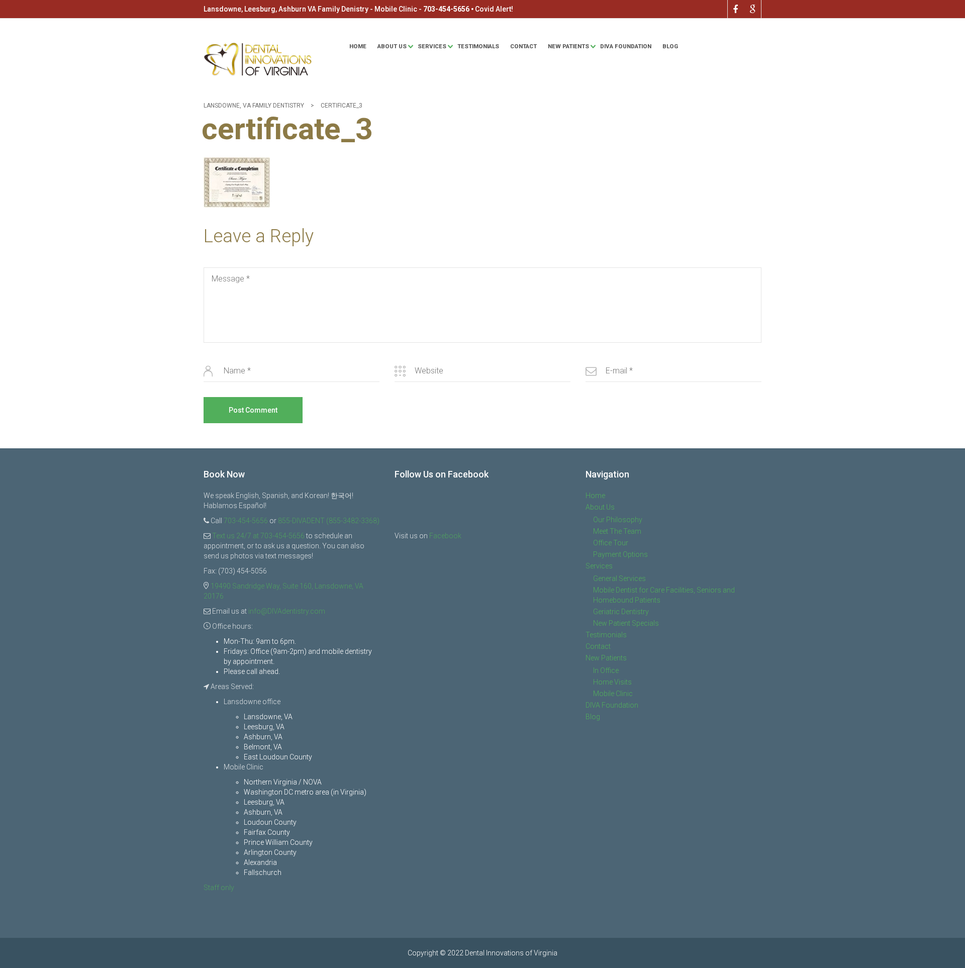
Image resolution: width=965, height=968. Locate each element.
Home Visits (612, 682)
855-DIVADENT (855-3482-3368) (328, 521)
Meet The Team (617, 531)
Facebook (445, 536)
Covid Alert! (494, 9)
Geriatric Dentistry (621, 612)
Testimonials (478, 46)
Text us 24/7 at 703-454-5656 (258, 536)
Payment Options (620, 554)
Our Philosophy (617, 520)
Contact (523, 46)
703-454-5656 (446, 9)
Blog (670, 46)
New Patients (568, 46)
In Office (606, 670)
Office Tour (610, 543)
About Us (392, 46)
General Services (619, 578)
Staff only (219, 888)
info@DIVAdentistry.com (286, 611)
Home (357, 46)
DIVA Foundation (625, 46)
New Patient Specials (626, 623)
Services (432, 46)
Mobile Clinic (613, 694)
